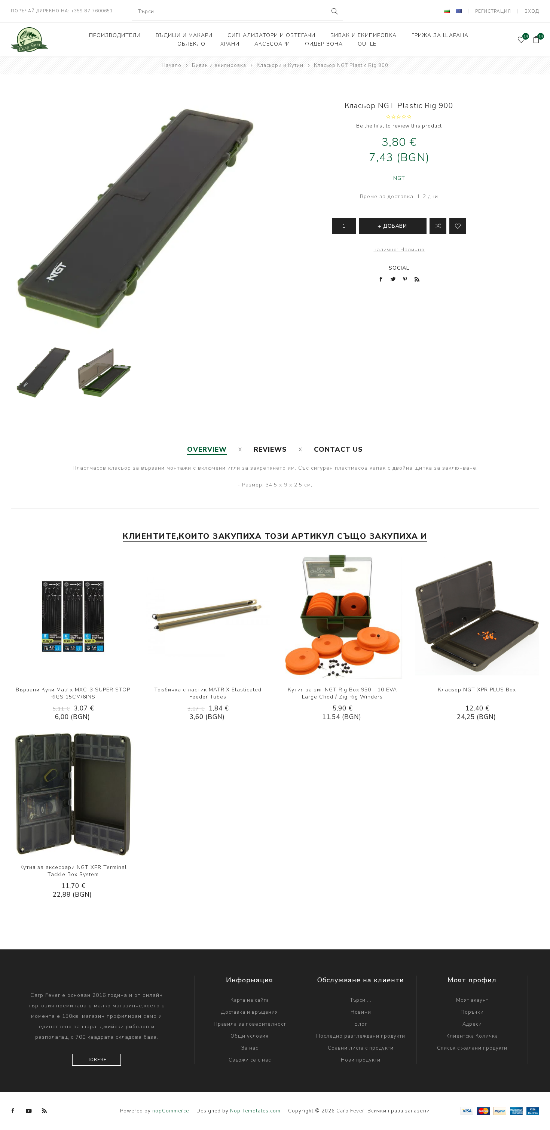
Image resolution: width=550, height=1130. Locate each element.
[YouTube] (29, 1111)
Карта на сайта (249, 1000)
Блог (360, 1024)
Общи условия (249, 1036)
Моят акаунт (472, 1000)
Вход (532, 11)
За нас (249, 1048)
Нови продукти (361, 1060)
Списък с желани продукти (472, 1048)
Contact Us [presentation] (338, 449)
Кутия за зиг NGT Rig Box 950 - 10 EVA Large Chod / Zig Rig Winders (342, 693)
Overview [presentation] (207, 449)
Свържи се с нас (250, 1060)
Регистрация (493, 11)
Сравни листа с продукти (361, 1048)
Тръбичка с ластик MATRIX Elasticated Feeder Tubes (208, 693)
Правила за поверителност (250, 1024)
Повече (96, 1060)
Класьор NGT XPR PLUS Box (477, 689)
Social (399, 267)
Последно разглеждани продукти (360, 1036)
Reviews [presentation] (270, 449)
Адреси (472, 1024)
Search (334, 11)
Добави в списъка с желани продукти (80, 616)
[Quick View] (50, 616)
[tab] (207, 449)
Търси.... (361, 1000)
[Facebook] (13, 1111)
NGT (399, 178)
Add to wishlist (457, 226)
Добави (95, 616)
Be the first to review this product (399, 126)
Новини (361, 1012)
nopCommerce (170, 1111)
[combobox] (237, 11)
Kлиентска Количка (472, 1036)
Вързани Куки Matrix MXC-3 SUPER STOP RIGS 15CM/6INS (73, 693)
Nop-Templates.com (255, 1111)
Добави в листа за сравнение (438, 226)
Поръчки (472, 1012)
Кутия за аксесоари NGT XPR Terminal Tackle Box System (73, 871)
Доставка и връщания (249, 1012)
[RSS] (45, 1111)
